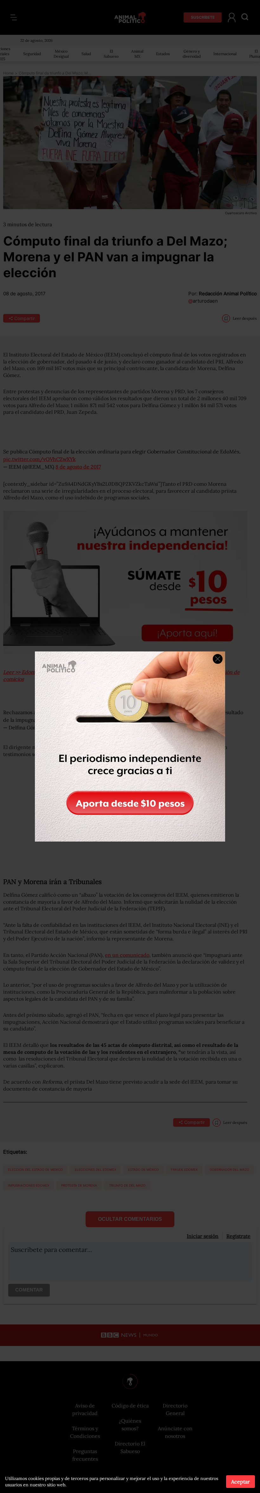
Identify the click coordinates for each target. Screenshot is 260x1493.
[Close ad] (218, 659)
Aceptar (240, 1481)
